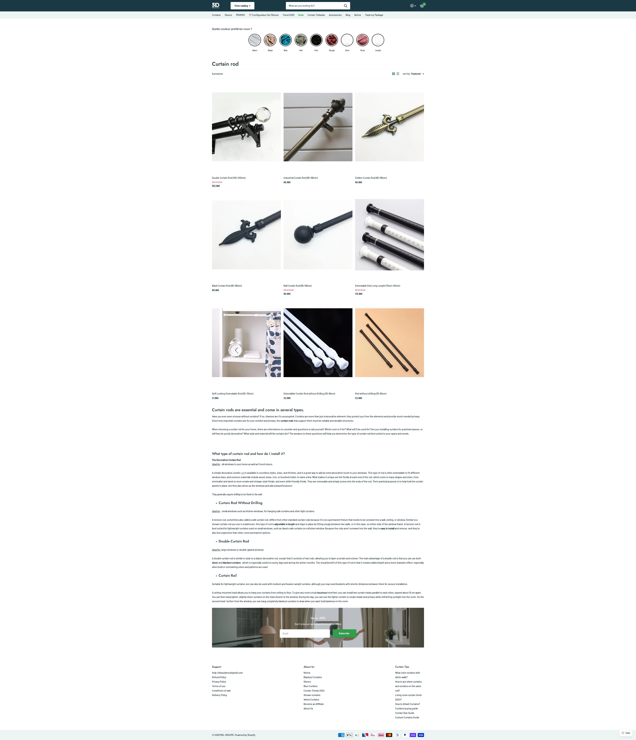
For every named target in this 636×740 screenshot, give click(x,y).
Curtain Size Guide (404, 713)
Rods (301, 15)
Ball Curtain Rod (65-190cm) (298, 285)
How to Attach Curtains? (407, 704)
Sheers (228, 15)
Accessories (335, 15)
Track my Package (374, 15)
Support (216, 667)
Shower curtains (312, 695)
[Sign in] (413, 5)
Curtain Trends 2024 (314, 690)
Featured (416, 73)
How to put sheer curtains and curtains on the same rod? (408, 686)
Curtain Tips (402, 667)
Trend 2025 (288, 15)
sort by (406, 73)
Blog (348, 15)
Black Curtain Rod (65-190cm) (227, 285)
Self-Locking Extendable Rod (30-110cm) (232, 393)
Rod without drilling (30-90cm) (370, 393)
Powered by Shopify (245, 735)
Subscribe (344, 633)
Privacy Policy (219, 681)
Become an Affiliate (314, 704)
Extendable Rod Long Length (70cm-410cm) (377, 285)
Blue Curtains (311, 686)
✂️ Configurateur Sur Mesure (264, 15)
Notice (357, 15)
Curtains (216, 15)
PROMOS (240, 15)
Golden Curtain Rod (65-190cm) (371, 177)
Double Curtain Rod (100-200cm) (228, 177)
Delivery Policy (219, 695)
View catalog (241, 5)
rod (242, 472)
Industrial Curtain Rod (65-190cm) (301, 177)
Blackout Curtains (313, 677)
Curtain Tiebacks (316, 15)
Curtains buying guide (406, 708)
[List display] (398, 74)
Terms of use (218, 686)
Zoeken (345, 5)
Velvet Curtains (311, 699)
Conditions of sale (221, 690)
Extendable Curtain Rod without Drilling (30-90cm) (309, 393)
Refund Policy (219, 677)
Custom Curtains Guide (407, 717)
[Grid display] (393, 74)
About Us (309, 667)
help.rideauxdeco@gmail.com (227, 672)
